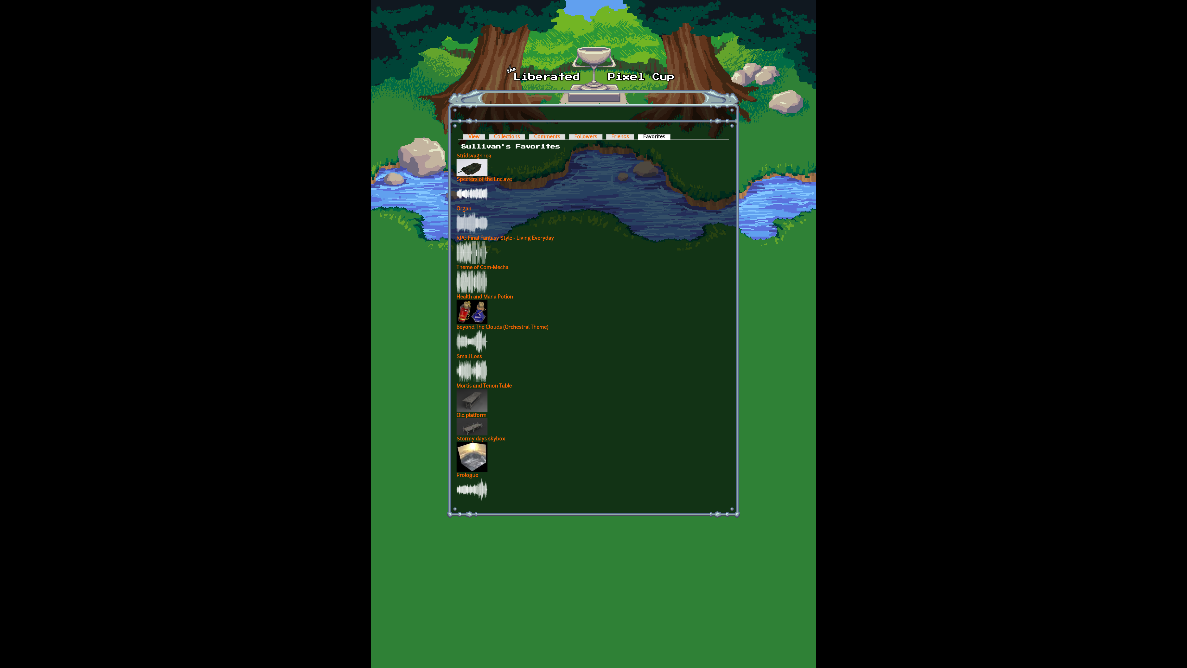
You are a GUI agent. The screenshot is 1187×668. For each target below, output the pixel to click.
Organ (464, 209)
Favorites (656, 137)
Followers (585, 137)
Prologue (467, 475)
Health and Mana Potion (485, 297)
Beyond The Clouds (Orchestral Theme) (502, 327)
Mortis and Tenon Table (484, 386)
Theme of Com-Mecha (482, 267)
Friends (620, 137)
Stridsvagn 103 (474, 156)
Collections (507, 137)
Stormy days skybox (481, 439)
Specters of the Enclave (484, 179)
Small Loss (469, 356)
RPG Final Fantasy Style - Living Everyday (505, 238)
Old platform (472, 415)
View (474, 137)
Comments (547, 137)
